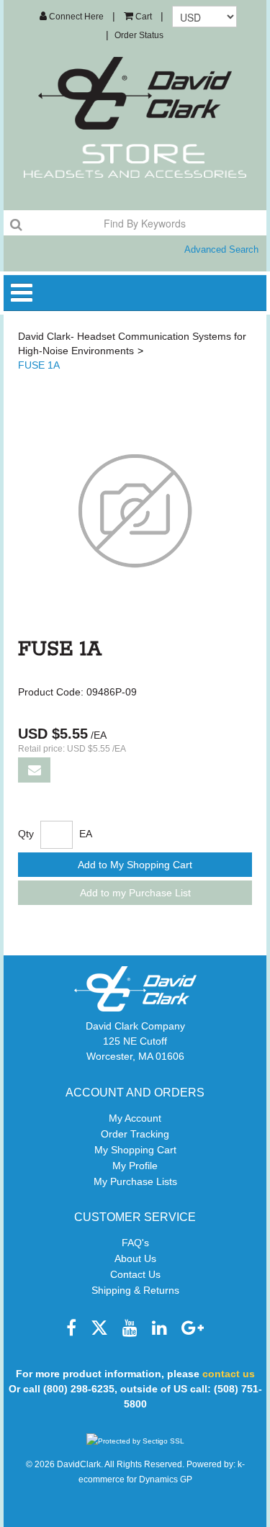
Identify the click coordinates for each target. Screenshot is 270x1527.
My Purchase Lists (135, 1181)
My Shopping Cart (135, 1150)
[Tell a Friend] (34, 770)
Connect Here (75, 17)
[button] (138, 17)
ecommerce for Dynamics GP (135, 1479)
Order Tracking (135, 1134)
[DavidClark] (135, 93)
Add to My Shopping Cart (135, 864)
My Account (135, 1118)
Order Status (138, 35)
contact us (228, 1373)
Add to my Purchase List (135, 892)
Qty (26, 833)
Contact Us (135, 1274)
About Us (135, 1258)
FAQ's (135, 1242)
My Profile (135, 1165)
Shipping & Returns (135, 1290)
